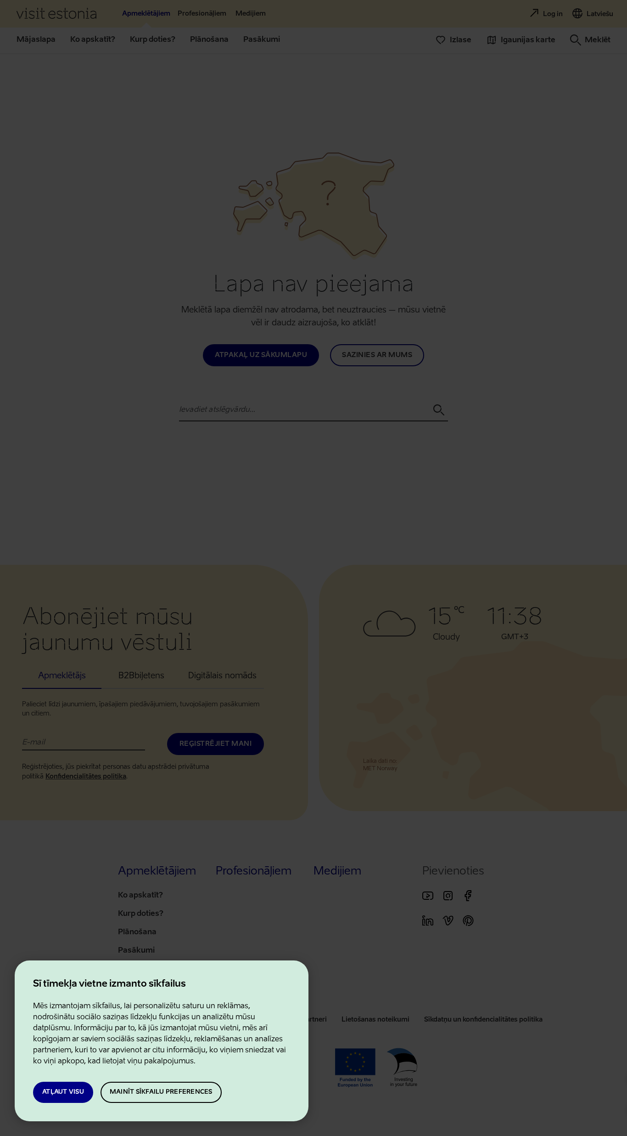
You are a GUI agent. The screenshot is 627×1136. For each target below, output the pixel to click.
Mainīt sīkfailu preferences (161, 1092)
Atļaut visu (63, 1092)
